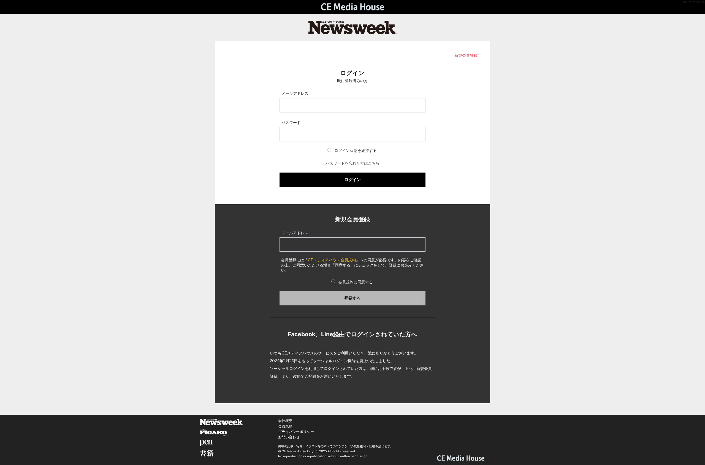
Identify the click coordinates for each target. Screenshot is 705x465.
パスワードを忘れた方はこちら (352, 163)
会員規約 (285, 426)
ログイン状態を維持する (355, 150)
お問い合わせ (289, 437)
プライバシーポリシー (296, 432)
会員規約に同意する (355, 281)
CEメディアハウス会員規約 (332, 259)
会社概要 (285, 421)
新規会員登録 (466, 55)
